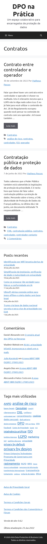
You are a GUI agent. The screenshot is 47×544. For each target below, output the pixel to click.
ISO (18, 142)
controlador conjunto (26, 234)
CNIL (9, 230)
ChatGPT (30, 408)
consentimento (24, 416)
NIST (5, 441)
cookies (37, 415)
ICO (36, 428)
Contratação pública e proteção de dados (22, 162)
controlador (9, 142)
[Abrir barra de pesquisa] (41, 35)
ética (38, 473)
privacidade (27, 440)
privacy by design (18, 449)
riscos (35, 464)
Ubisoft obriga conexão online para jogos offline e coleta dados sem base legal (22, 295)
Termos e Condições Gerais (17, 502)
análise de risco (14, 138)
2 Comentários (14, 238)
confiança (27, 412)
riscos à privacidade (11, 467)
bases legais (9, 408)
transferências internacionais (14, 470)
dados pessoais (11, 419)
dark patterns (25, 419)
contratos (28, 138)
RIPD (29, 463)
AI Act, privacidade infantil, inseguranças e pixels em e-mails (23, 348)
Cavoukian (21, 408)
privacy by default (14, 444)
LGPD (22, 436)
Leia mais (10, 125)
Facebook (7, 427)
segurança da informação (28, 467)
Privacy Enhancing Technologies (18, 453)
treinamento (8, 474)
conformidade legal (10, 416)
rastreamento (12, 463)
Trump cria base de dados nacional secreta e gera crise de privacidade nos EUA (23, 308)
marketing (33, 436)
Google (32, 428)
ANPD (7, 403)
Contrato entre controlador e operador (19, 70)
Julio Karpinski (11, 358)
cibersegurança (10, 412)
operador (25, 142)
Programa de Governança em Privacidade (18, 458)
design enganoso (10, 424)
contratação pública (22, 230)
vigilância (17, 474)
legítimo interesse (10, 437)
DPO (20, 423)
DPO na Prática (23, 10)
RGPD (23, 463)
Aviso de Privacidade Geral (17, 487)
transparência (32, 470)
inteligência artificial (15, 431)
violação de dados (28, 474)
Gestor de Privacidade (20, 428)
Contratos (12, 134)
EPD (38, 423)
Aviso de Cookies (12, 494)
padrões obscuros (14, 441)
